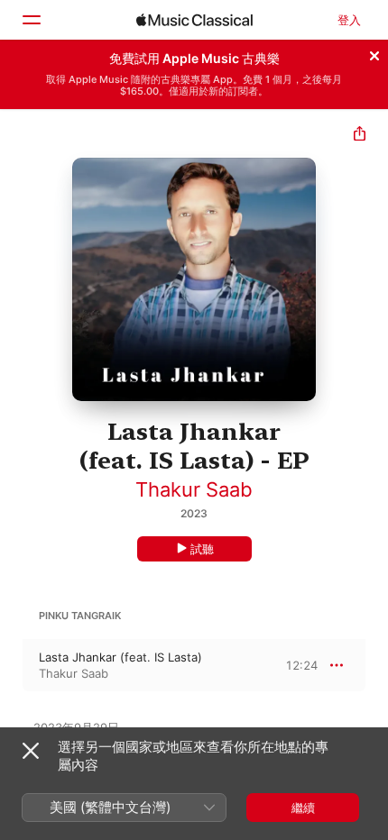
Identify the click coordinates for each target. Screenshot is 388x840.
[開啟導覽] (31, 20)
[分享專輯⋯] (359, 135)
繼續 (303, 807)
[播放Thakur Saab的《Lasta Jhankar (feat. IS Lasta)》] (12, 665)
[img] (194, 20)
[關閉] (374, 53)
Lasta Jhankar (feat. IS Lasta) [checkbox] (120, 657)
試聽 (202, 549)
